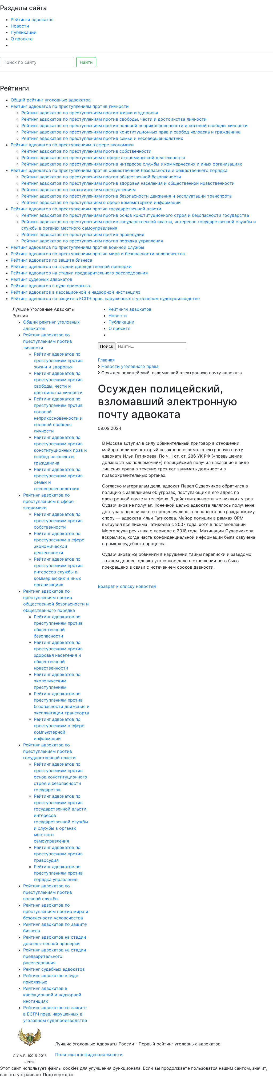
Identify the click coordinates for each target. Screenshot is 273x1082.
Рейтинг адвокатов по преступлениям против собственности (86, 151)
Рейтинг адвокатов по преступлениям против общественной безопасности (101, 176)
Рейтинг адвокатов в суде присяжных (51, 285)
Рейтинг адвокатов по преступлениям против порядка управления (92, 240)
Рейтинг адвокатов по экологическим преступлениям (78, 189)
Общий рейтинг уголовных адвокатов (51, 100)
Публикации (24, 32)
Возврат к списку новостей (127, 586)
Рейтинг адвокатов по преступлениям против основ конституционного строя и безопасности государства (135, 215)
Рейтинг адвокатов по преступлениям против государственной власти (86, 208)
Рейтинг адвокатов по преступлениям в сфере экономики (72, 144)
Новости (20, 26)
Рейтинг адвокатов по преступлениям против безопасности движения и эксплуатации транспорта (126, 196)
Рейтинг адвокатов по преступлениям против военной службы (77, 247)
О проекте (22, 38)
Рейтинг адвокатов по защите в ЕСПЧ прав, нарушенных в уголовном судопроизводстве (105, 298)
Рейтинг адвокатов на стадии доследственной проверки (71, 266)
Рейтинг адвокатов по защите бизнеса (51, 260)
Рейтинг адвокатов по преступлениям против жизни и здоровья (89, 112)
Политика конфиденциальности (89, 1054)
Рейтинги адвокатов (32, 19)
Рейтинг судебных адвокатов (41, 279)
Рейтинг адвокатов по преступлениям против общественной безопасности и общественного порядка (119, 170)
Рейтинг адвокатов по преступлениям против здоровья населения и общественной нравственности (128, 183)
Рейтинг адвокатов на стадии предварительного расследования (79, 273)
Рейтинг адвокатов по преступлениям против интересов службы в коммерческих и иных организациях (131, 164)
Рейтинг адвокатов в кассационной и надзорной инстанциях (75, 292)
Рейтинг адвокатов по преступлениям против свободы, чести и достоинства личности (114, 119)
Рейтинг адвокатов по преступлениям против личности (70, 106)
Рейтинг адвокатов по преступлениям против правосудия (82, 234)
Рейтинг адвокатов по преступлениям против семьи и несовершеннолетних (102, 138)
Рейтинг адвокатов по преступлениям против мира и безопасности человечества (98, 253)
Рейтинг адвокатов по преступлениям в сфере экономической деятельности (103, 157)
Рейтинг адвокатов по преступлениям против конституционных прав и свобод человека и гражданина (130, 132)
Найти (86, 62)
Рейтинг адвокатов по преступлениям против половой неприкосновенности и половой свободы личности (134, 125)
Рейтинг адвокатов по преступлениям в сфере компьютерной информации (101, 202)
